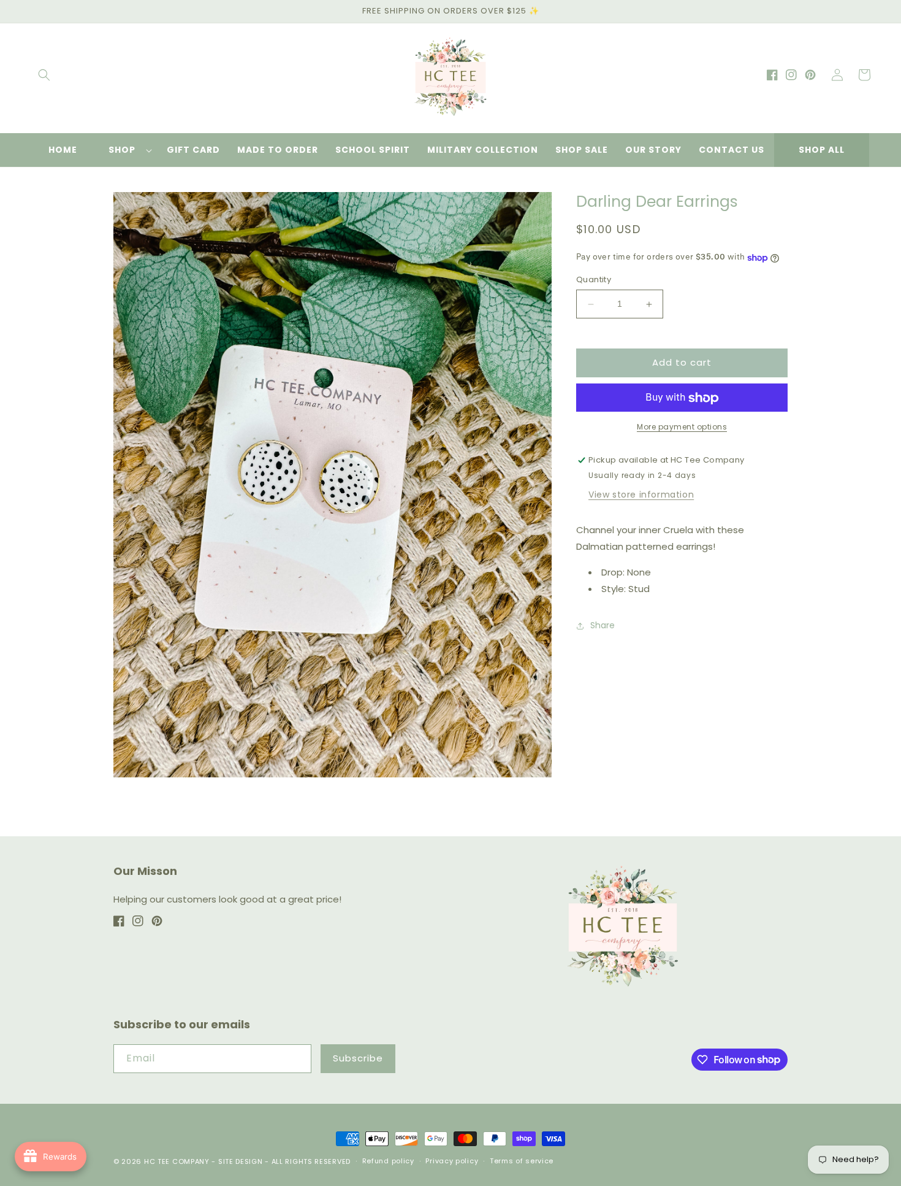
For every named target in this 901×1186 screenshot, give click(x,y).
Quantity (593, 280)
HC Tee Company (177, 1161)
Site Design (240, 1161)
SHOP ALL (822, 150)
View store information (641, 494)
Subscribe (358, 1058)
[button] (44, 74)
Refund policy (388, 1161)
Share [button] (602, 626)
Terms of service (521, 1161)
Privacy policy (451, 1161)
